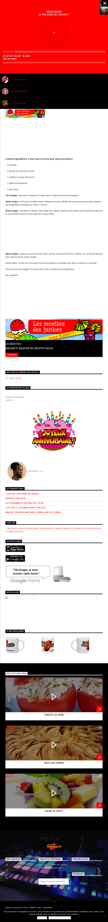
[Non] (104, 915)
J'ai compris (42, 918)
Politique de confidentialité (60, 918)
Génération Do (21, 91)
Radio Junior (20, 79)
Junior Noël (20, 103)
